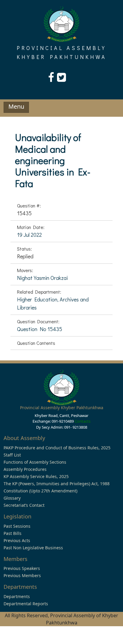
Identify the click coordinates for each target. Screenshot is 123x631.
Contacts (82, 421)
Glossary (12, 498)
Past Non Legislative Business (33, 547)
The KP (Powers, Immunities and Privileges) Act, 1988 (57, 483)
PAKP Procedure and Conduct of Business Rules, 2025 (57, 448)
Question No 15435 (39, 329)
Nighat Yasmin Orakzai (42, 277)
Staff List (12, 455)
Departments (17, 596)
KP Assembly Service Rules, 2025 (36, 476)
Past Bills (12, 533)
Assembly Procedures (25, 469)
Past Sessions (17, 526)
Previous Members (22, 575)
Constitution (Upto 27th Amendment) (40, 491)
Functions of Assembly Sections (35, 462)
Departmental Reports (26, 603)
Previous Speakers (22, 568)
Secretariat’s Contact (24, 505)
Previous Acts (17, 540)
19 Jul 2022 (29, 234)
